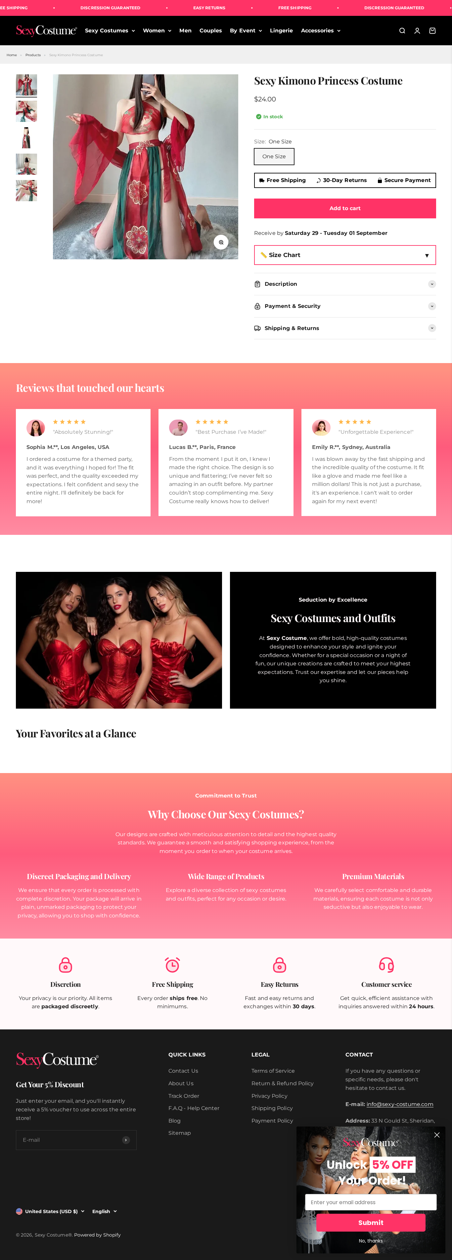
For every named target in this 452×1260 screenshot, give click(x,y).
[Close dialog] (437, 1135)
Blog (174, 1121)
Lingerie (281, 30)
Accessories (317, 30)
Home (12, 55)
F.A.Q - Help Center (194, 1108)
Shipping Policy (272, 1108)
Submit (371, 1222)
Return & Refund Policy (282, 1083)
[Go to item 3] (26, 138)
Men (185, 30)
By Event (242, 30)
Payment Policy (272, 1121)
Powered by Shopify (97, 1235)
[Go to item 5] (26, 191)
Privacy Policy (269, 1096)
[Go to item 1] (26, 85)
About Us (181, 1083)
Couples (211, 30)
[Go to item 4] (26, 165)
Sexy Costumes (106, 30)
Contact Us (183, 1071)
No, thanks (371, 1241)
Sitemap (179, 1133)
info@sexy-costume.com (400, 1104)
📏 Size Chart (280, 254)
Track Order (183, 1096)
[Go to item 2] (26, 112)
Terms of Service (273, 1071)
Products (33, 55)
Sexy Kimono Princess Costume (76, 55)
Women (154, 30)
